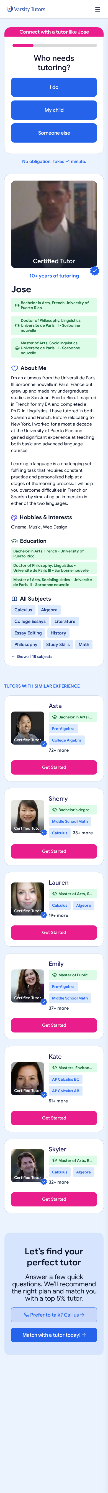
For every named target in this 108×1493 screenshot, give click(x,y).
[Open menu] (97, 9)
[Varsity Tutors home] (26, 9)
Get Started (54, 767)
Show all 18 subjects (34, 656)
